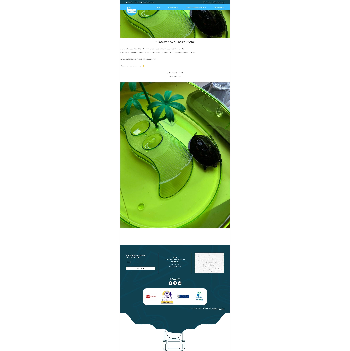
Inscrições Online (218, 2)
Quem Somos (172, 7)
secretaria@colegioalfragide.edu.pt (175, 259)
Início (158, 7)
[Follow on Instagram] (179, 283)
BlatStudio (221, 309)
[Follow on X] (175, 283)
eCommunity (206, 2)
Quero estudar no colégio (195, 7)
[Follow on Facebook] (170, 283)
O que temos (218, 7)
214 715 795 (175, 264)
